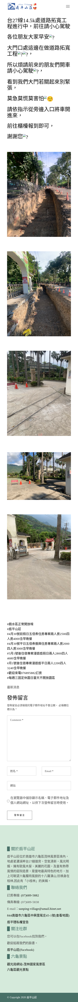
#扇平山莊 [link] (14, 629)
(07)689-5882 (30, 895)
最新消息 (13, 687)
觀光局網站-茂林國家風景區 (26, 964)
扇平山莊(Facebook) (20, 950)
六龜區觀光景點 (18, 969)
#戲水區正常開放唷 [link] (20, 624)
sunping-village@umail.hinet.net (40, 909)
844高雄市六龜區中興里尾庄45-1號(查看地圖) (38, 915)
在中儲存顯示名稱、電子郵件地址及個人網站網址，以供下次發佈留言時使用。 (39, 800)
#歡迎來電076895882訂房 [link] (24, 673)
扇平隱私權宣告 (18, 922)
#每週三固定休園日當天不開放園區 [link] (31, 678)
